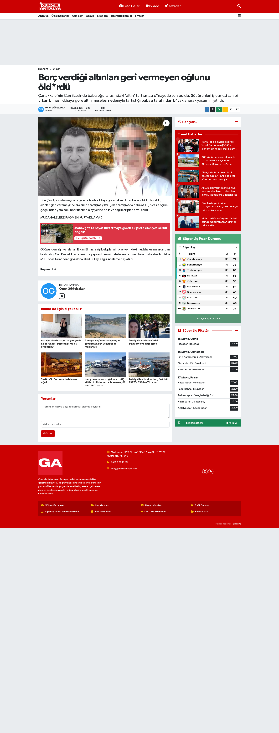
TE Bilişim (236, 524)
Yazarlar (175, 6)
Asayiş (90, 16)
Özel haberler (60, 16)
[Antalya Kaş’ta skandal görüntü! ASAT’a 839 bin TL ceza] (149, 364)
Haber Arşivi (201, 511)
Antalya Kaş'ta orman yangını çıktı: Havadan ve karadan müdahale (102, 343)
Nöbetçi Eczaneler (54, 505)
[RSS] (210, 471)
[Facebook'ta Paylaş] (207, 109)
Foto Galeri (131, 6)
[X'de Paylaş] (212, 109)
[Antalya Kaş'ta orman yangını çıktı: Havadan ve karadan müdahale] (105, 326)
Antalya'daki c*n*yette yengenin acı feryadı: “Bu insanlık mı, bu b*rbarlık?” (61, 343)
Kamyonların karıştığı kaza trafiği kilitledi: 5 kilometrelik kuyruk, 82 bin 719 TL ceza (105, 382)
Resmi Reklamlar (121, 16)
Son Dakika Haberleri (155, 511)
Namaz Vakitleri (153, 505)
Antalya (43, 16)
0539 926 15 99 (119, 462)
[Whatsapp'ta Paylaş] (219, 109)
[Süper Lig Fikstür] (236, 330)
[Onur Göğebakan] (49, 291)
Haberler (43, 69)
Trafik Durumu (202, 505)
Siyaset (140, 16)
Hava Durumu (102, 505)
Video (154, 6)
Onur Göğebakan (72, 288)
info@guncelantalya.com (124, 468)
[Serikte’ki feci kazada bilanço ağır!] (61, 364)
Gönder (48, 433)
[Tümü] (236, 122)
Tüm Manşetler (103, 511)
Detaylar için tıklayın (208, 318)
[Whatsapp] (205, 471)
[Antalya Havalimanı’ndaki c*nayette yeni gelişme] (149, 326)
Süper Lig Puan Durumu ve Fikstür (62, 511)
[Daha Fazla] (225, 109)
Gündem (77, 16)
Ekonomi (102, 16)
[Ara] (239, 6)
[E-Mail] (62, 296)
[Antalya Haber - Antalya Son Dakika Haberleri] (50, 6)
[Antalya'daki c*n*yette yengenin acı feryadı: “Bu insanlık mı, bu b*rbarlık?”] (61, 326)
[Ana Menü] (239, 16)
